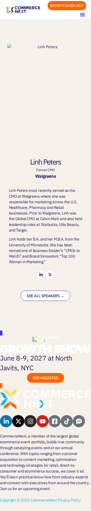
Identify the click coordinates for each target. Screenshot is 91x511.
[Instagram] (30, 421)
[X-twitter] (50, 275)
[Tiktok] (67, 421)
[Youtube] (42, 421)
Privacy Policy (69, 500)
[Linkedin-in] (41, 275)
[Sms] (79, 421)
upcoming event (36, 488)
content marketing (38, 459)
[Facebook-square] (55, 421)
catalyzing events (28, 447)
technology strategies (25, 465)
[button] (82, 14)
